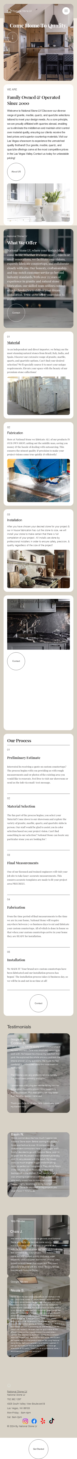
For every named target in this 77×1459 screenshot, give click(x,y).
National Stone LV (17, 1391)
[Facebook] (34, 1421)
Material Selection (21, 806)
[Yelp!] (42, 1421)
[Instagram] (25, 1421)
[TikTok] (51, 1421)
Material (13, 342)
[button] (66, 11)
